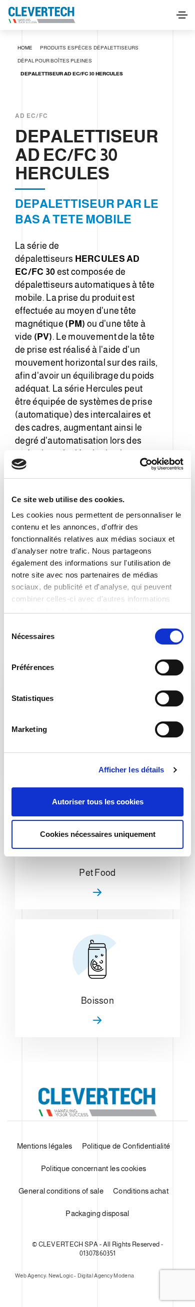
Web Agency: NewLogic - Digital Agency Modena (74, 1276)
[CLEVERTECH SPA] (42, 15)
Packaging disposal (97, 1213)
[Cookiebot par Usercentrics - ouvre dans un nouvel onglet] (140, 464)
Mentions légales (44, 1146)
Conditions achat (140, 1191)
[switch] (169, 667)
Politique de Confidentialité (126, 1146)
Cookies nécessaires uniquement (98, 834)
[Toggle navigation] (182, 14)
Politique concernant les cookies (93, 1168)
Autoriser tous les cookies (98, 801)
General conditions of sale (61, 1191)
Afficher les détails (131, 769)
